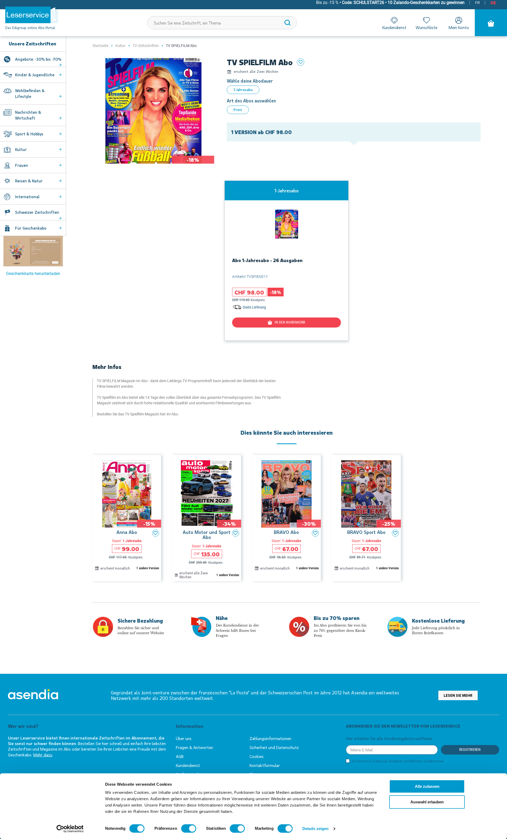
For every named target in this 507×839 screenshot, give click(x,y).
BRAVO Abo (286, 532)
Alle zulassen (427, 786)
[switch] (188, 828)
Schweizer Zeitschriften (37, 212)
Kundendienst (188, 765)
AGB (180, 756)
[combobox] (222, 22)
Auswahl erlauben (427, 802)
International (27, 196)
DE (493, 2)
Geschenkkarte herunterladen (33, 273)
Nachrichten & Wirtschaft (28, 115)
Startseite (100, 46)
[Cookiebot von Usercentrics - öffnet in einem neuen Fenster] (70, 829)
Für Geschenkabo (30, 228)
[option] (243, 90)
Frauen (21, 165)
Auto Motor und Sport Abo (207, 535)
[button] (155, 533)
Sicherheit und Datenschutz (274, 747)
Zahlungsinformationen (270, 738)
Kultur (120, 46)
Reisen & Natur (29, 180)
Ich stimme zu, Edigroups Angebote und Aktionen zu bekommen (398, 761)
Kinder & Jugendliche (34, 74)
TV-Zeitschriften (146, 46)
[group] (286, 261)
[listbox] (354, 90)
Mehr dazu (42, 754)
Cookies (257, 756)
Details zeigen (315, 828)
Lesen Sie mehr (458, 695)
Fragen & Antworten (194, 747)
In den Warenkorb (290, 322)
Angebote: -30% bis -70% (38, 59)
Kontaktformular (265, 765)
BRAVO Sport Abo (366, 532)
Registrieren (470, 749)
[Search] (287, 22)
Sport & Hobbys (29, 133)
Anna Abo (126, 532)
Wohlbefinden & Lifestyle (30, 93)
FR (477, 2)
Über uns (183, 738)
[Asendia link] (33, 695)
